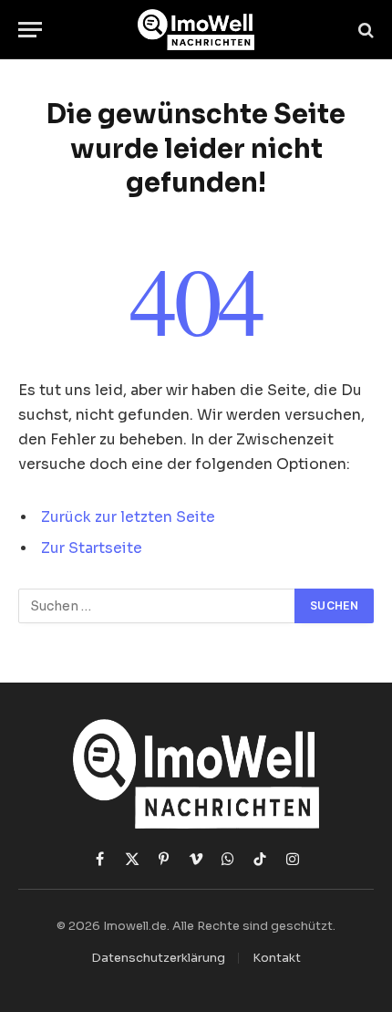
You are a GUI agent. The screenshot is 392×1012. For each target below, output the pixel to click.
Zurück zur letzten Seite (128, 517)
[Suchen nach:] (157, 606)
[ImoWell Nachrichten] (196, 29)
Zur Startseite (91, 548)
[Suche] (364, 29)
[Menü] (30, 29)
